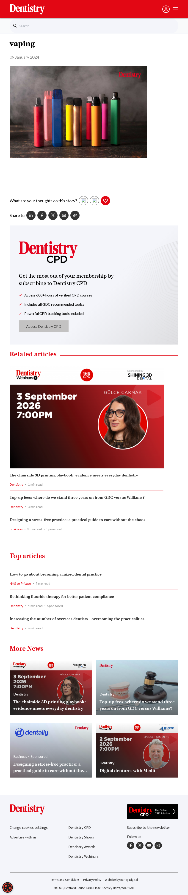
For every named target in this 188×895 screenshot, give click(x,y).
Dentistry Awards (81, 847)
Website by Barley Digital (121, 879)
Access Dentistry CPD (43, 326)
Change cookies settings (29, 828)
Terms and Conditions (65, 879)
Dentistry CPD (79, 828)
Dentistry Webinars (83, 857)
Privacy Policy (92, 879)
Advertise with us (23, 837)
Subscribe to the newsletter (148, 828)
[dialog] (7, 887)
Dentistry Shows (81, 837)
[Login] (166, 9)
